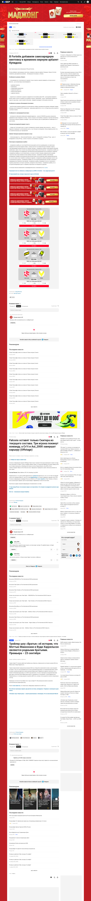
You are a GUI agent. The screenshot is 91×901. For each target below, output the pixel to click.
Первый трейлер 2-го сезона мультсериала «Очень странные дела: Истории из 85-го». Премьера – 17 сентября (70, 668)
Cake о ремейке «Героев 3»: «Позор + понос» (69, 94)
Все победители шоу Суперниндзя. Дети (19, 832)
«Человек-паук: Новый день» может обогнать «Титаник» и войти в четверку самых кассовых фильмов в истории (69, 701)
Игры (13, 49)
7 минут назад (17, 555)
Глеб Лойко (16, 553)
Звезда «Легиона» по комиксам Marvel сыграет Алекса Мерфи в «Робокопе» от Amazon (69, 651)
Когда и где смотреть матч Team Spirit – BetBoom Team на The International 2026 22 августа (30, 611)
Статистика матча (21, 37)
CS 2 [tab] (10, 27)
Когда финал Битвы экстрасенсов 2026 (18, 843)
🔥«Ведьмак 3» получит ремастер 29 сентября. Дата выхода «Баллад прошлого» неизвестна (70, 124)
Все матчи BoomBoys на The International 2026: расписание (23, 606)
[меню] (12, 2)
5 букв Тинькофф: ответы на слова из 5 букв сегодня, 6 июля (23, 374)
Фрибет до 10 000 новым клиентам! (22, 757)
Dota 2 (13, 433)
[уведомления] (81, 1)
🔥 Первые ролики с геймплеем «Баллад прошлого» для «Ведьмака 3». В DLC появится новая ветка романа (70, 85)
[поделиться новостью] (57, 53)
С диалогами (54, 305)
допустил (35, 475)
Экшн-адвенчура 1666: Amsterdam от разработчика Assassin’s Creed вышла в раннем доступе (69, 65)
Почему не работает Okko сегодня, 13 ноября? (20, 854)
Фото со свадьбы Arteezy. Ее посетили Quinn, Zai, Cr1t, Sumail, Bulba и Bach (71, 468)
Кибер (10, 49)
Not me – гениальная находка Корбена (19, 491)
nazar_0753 (16, 541)
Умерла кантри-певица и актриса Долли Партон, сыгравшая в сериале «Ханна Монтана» (70, 659)
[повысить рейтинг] (51, 549)
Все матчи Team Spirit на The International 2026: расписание (23, 584)
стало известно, (16, 685)
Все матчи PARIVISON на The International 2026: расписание (23, 579)
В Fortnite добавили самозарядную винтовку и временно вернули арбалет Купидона (33, 49)
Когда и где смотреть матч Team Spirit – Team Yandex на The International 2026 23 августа (30, 600)
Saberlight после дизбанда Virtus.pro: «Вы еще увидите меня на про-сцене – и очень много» (70, 440)
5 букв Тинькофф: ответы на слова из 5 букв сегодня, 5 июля (23, 379)
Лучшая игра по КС (18, 317)
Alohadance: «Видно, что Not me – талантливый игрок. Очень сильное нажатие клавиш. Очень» (71, 496)
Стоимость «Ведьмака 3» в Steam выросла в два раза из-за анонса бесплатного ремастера (71, 56)
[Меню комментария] (57, 542)
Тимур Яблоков (18, 291)
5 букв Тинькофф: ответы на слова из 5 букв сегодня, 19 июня (23, 401)
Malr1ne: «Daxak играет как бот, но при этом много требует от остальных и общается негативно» (70, 513)
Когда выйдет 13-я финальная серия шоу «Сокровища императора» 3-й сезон (27, 821)
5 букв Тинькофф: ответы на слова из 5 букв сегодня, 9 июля (23, 363)
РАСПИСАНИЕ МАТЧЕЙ (13, 23)
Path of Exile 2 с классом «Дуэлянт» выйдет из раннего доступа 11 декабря (70, 132)
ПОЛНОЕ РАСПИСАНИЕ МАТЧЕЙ (45, 46)
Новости (16, 49)
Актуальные (25, 306)
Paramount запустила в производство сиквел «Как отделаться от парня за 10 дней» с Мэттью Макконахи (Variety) (69, 684)
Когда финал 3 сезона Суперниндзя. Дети (19, 837)
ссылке (46, 167)
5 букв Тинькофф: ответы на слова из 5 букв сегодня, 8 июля (23, 368)
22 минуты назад (17, 543)
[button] (57, 542)
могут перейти (41, 479)
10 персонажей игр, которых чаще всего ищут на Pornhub (24, 174)
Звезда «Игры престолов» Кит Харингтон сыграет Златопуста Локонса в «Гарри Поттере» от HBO (70, 693)
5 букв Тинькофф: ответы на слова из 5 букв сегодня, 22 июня (24, 395)
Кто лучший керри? (68, 537)
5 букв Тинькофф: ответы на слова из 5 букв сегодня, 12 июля (23, 352)
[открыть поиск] (78, 1)
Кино (13, 636)
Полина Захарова (19, 500)
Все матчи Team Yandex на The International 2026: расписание (23, 590)
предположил (33, 477)
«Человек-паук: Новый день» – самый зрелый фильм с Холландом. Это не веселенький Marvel (33, 693)
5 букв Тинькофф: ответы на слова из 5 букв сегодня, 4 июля (23, 385)
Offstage (15, 502)
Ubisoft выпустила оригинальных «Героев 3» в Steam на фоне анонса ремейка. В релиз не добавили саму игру (70, 102)
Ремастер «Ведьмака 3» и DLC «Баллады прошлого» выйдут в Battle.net (70, 109)
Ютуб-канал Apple (17, 734)
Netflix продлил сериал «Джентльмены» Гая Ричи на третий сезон (70, 643)
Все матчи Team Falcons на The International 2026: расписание (24, 617)
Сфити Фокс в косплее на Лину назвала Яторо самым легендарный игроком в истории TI (69, 504)
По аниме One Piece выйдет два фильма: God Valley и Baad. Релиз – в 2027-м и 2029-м (70, 719)
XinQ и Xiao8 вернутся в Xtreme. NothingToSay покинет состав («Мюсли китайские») (69, 459)
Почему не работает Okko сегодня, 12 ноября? (20, 859)
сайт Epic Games (17, 293)
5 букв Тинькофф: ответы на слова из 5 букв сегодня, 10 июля (23, 357)
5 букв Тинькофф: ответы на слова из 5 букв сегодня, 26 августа (70, 116)
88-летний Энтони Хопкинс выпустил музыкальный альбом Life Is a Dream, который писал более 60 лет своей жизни (70, 710)
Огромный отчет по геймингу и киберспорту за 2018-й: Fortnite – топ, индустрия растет (32, 170)
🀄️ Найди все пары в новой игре (17, 459)
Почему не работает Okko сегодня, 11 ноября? (20, 865)
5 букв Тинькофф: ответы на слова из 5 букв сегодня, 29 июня (24, 390)
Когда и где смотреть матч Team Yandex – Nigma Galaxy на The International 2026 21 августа (30, 622)
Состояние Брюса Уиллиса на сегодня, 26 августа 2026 (70, 675)
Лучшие (19, 306)
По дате (12, 306)
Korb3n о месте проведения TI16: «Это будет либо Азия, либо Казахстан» (70, 475)
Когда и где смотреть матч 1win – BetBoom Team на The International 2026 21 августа (29, 628)
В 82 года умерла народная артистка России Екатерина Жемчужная (25, 815)
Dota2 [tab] (14, 27)
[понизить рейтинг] (57, 549)
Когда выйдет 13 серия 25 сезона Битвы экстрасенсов (22, 848)
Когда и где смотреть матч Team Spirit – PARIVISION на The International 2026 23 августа (30, 595)
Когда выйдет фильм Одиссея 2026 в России (20, 827)
